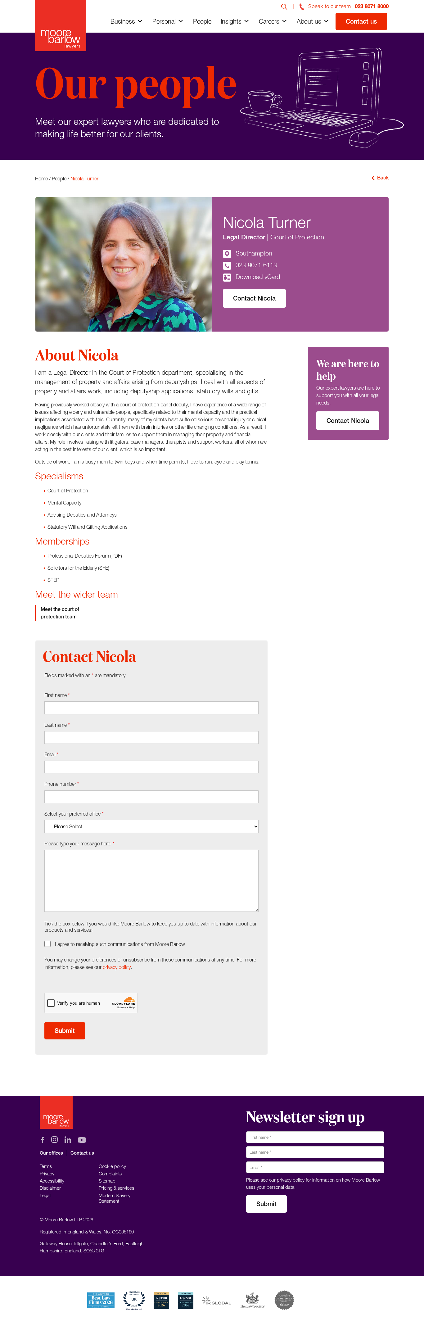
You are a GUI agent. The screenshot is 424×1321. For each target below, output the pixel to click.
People (202, 21)
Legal (45, 1195)
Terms (46, 1166)
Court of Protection (297, 237)
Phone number (61, 784)
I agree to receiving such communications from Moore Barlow (120, 944)
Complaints (110, 1173)
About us (309, 21)
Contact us (361, 21)
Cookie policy (112, 1166)
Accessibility (52, 1180)
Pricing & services (116, 1188)
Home (41, 178)
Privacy (47, 1173)
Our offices (51, 1153)
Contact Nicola (254, 298)
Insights (231, 21)
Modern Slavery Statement (114, 1198)
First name (57, 695)
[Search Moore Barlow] (284, 6)
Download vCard (258, 276)
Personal (164, 21)
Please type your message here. (79, 843)
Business (123, 21)
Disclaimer (50, 1188)
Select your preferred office (74, 814)
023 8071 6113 (256, 265)
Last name (57, 725)
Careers (269, 21)
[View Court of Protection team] (75, 613)
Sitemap (107, 1180)
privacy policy (117, 967)
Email (51, 754)
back (383, 178)
